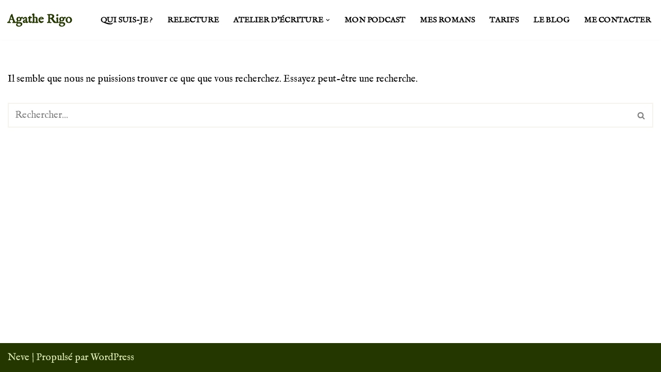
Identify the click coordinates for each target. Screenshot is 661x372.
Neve (18, 357)
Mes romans (447, 20)
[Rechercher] (641, 115)
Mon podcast (374, 20)
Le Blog (551, 20)
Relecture (193, 20)
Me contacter (617, 20)
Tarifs (504, 20)
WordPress (112, 357)
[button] (328, 20)
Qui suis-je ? (127, 20)
